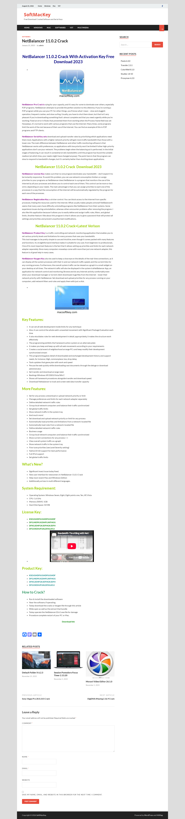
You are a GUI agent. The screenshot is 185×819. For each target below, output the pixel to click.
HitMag (160, 815)
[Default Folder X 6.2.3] (36, 669)
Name (25, 757)
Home (40, 6)
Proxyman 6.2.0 (127, 78)
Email (25, 768)
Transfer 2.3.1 (127, 65)
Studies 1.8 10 (127, 74)
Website (26, 780)
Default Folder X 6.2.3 (32, 672)
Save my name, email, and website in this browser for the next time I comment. (62, 795)
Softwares (60, 28)
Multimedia (83, 28)
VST (59, 6)
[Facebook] (162, 6)
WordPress (148, 815)
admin (41, 45)
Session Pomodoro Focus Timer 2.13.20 (66, 674)
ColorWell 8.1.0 (127, 69)
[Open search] (161, 28)
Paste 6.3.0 (125, 61)
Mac (54, 6)
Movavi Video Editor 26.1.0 (99, 681)
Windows (47, 6)
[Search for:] (141, 44)
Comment (27, 723)
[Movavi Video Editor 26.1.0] (100, 678)
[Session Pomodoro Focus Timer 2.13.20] (68, 669)
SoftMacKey (37, 14)
